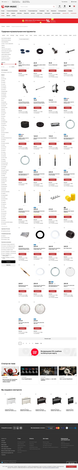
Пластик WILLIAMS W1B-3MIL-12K (39, 323)
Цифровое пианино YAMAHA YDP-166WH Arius (10, 410)
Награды (19, 448)
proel (8, 35)
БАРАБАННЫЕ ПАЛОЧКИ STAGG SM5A (39, 212)
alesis (74, 35)
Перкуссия (26, 13)
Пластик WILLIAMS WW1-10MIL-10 (69, 286)
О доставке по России (47, 443)
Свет (8, 13)
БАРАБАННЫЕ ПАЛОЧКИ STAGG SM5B (69, 174)
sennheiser (22, 35)
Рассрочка (31, 443)
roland (31, 35)
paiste (52, 35)
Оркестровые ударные (6, 54)
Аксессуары (39, 13)
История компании (21, 442)
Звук (48, 10)
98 (41, 343)
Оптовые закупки (6, 448)
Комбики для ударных (5, 58)
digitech (48, 35)
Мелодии (4, 444)
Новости (3, 438)
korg (44, 35)
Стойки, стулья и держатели (7, 43)
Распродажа (73, 13)
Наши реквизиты (64, 447)
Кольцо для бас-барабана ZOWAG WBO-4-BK (39, 249)
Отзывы (3, 442)
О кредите (31, 445)
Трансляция (47, 13)
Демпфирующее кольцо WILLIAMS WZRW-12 (24, 174)
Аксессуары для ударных (6, 50)
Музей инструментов (7, 452)
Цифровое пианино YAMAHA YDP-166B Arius (56, 410)
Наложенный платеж (33, 447)
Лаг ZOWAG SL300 (53, 102)
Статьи (13, 15)
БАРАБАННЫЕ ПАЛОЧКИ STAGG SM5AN (24, 212)
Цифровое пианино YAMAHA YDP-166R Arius (40, 410)
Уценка (2, 15)
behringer (12, 35)
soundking (65, 35)
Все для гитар (23, 10)
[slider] (1, 64)
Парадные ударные (5, 52)
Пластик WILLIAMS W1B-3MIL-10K (24, 323)
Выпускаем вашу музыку (8, 450)
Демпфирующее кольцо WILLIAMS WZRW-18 (54, 286)
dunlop (40, 35)
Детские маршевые (5, 59)
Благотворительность (22, 450)
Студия (2, 13)
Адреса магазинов (21, 445)
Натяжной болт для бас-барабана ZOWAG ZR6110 (39, 103)
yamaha (3, 35)
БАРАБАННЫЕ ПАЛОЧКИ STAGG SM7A (39, 174)
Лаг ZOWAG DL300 (53, 138)
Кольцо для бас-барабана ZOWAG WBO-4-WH (54, 249)
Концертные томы (5, 56)
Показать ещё (47, 338)
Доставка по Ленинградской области (50, 447)
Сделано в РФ (66, 13)
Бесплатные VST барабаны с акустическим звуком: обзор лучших (10, 381)
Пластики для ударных (6, 49)
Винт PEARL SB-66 (68, 248)
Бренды (8, 15)
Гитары (2, 10)
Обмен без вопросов (65, 443)
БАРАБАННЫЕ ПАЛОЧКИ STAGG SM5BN (54, 174)
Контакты (19, 452)
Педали (3, 45)
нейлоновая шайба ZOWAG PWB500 (39, 65)
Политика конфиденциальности (67, 445)
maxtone (35, 35)
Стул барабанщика (27, 379)
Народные (19, 13)
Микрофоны (53, 10)
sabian (56, 35)
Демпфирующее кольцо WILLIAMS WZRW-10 (69, 139)
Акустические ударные (6, 38)
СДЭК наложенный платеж (34, 448)
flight (61, 35)
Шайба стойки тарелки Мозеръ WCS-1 (69, 103)
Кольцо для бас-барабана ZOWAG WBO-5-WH (39, 286)
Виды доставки (46, 442)
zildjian (70, 35)
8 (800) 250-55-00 (16, 2)
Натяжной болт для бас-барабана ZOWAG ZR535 (24, 103)
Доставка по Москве (47, 445)
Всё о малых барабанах (66, 379)
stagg (17, 35)
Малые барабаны (4, 41)
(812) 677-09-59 (26, 2)
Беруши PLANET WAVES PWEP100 (69, 212)
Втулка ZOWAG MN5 (53, 64)
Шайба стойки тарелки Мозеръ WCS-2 (24, 139)
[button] (2, 35)
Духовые (33, 13)
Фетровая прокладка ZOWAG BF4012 (40, 139)
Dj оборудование (62, 10)
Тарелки (3, 47)
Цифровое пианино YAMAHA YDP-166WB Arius (25, 410)
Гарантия (63, 442)
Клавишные (42, 10)
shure (27, 35)
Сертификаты (20, 447)
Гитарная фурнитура (32, 10)
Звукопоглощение (56, 13)
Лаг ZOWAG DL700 (53, 211)
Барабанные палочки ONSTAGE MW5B (23, 286)
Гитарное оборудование (12, 10)
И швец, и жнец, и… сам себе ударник (48, 379)
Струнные (70, 10)
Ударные (13, 13)
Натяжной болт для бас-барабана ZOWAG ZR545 (24, 249)
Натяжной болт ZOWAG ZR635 (69, 65)
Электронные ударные (6, 40)
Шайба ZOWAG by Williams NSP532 (24, 65)
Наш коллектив (21, 443)
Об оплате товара (33, 442)
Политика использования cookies (50, 467)
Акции (3, 440)
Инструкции (4, 446)
